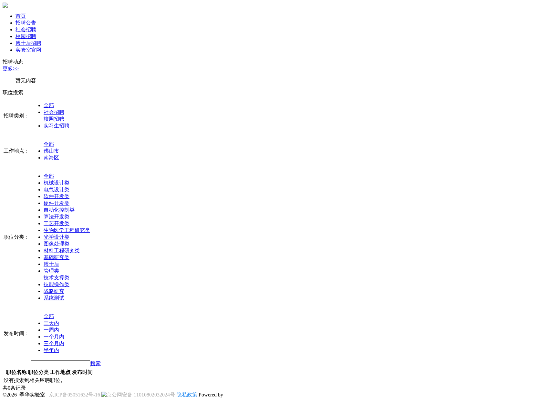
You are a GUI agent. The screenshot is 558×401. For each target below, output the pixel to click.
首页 (21, 16)
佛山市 (51, 151)
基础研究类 (56, 257)
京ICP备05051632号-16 (74, 394)
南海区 (51, 157)
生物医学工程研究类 (67, 230)
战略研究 (54, 291)
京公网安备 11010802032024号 (141, 394)
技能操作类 (56, 284)
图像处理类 (56, 243)
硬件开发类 (56, 203)
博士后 (51, 264)
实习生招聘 (56, 125)
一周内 (51, 330)
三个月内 (54, 343)
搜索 (95, 363)
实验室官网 (28, 50)
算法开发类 (56, 216)
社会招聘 (26, 29)
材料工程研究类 (62, 250)
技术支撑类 (56, 277)
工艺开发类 (56, 223)
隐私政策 (187, 394)
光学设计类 (56, 237)
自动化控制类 (59, 210)
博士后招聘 (28, 43)
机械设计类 (56, 182)
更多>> (11, 68)
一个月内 (54, 336)
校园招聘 (26, 36)
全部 (49, 105)
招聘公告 (26, 22)
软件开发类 (56, 196)
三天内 (51, 323)
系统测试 (54, 298)
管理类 (51, 271)
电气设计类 (56, 189)
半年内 (51, 350)
